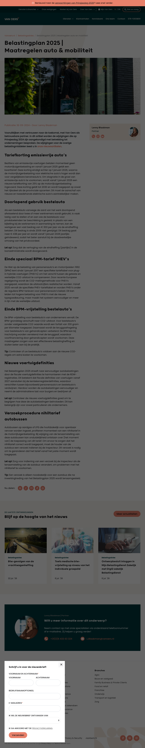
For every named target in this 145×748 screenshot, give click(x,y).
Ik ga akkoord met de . (31, 728)
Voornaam (14, 677)
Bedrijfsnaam (16, 690)
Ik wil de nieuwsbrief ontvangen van (28, 715)
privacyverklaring (42, 728)
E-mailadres (16, 703)
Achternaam (43, 677)
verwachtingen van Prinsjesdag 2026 (74, 3)
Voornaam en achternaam (24, 673)
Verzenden (18, 735)
